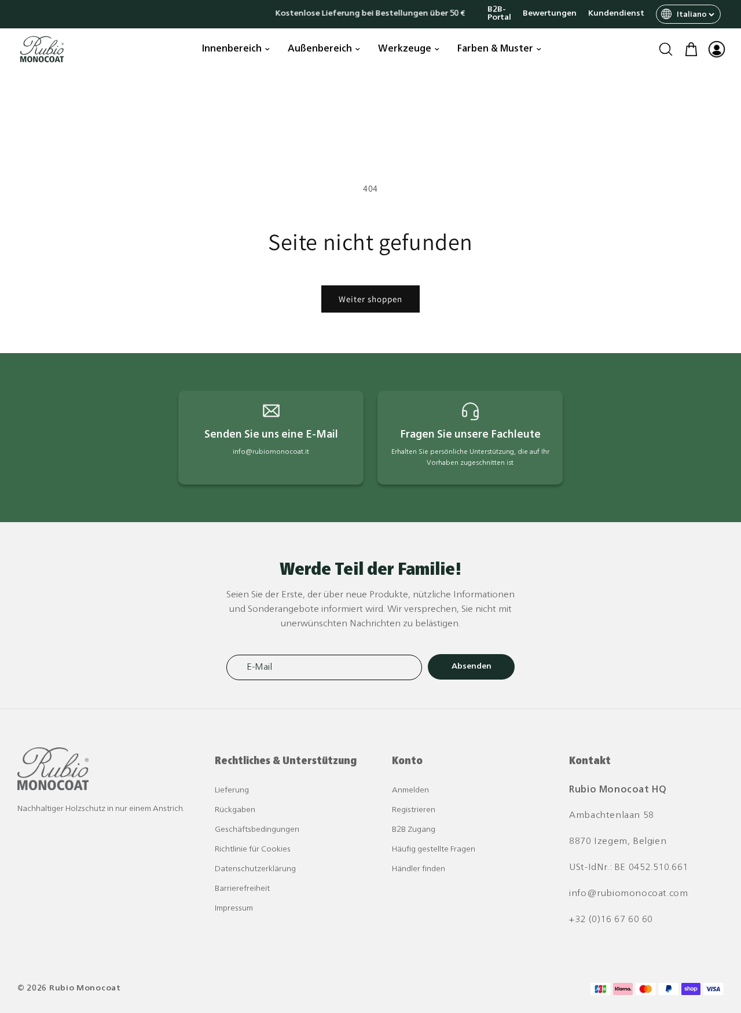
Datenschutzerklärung (255, 869)
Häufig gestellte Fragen (433, 849)
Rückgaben (235, 810)
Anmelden (410, 790)
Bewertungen (550, 14)
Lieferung (232, 790)
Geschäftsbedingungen (257, 829)
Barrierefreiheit (242, 888)
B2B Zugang (413, 829)
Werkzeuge (404, 49)
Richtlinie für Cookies (253, 849)
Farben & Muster (495, 49)
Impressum (234, 908)
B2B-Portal (499, 14)
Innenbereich (232, 49)
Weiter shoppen (370, 298)
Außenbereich (320, 49)
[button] (666, 49)
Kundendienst (616, 14)
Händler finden (418, 869)
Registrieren (413, 810)
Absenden (471, 666)
